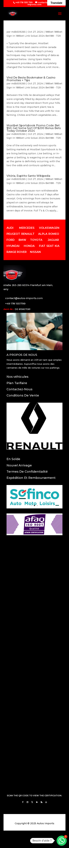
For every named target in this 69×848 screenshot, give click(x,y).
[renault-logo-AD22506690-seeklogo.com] (34, 448)
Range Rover (17, 252)
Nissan (35, 252)
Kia (57, 246)
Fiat (42, 246)
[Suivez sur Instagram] (27, 802)
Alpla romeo (48, 233)
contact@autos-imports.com (24, 298)
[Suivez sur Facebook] (22, 802)
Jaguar (53, 239)
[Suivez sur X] (32, 802)
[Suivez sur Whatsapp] (46, 802)
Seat (50, 246)
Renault (27, 233)
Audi (10, 227)
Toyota (36, 239)
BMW (22, 239)
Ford (11, 239)
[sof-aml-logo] (34, 507)
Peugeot (13, 233)
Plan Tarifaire (17, 383)
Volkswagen (49, 227)
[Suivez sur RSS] (41, 802)
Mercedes (26, 227)
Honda (29, 246)
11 (47, 445)
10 (44, 445)
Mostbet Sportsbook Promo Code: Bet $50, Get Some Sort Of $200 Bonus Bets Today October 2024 (34, 128)
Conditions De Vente (23, 395)
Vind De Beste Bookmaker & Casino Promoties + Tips (31, 79)
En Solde (13, 459)
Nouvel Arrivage (19, 465)
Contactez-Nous (19, 389)
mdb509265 (18, 31)
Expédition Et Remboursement (31, 478)
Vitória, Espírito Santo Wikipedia (28, 175)
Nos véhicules (17, 377)
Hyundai (13, 246)
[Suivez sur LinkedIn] (37, 802)
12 (50, 445)
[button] (62, 841)
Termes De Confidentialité (27, 471)
